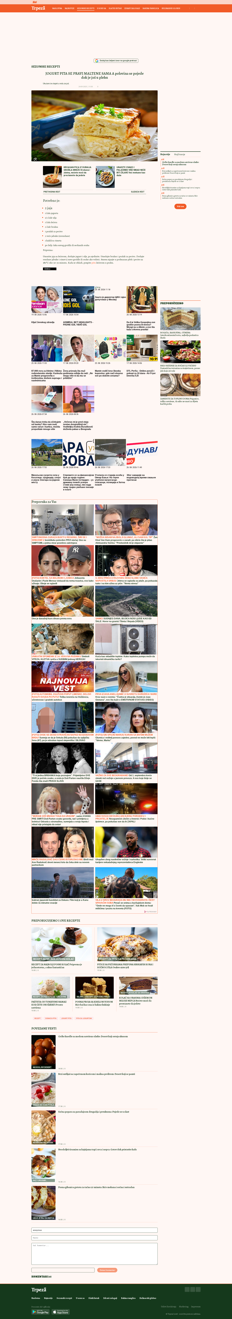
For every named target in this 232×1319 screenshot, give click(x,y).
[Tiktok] (198, 1289)
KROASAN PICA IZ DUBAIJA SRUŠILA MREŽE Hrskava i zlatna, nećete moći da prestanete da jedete (77, 171)
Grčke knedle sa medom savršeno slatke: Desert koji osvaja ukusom (93, 1036)
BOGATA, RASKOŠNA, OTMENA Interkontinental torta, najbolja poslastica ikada (179, 335)
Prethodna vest (52, 192)
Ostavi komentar (107, 1270)
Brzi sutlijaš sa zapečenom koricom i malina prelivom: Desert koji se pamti (96, 1074)
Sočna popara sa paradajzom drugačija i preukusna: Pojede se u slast (93, 1111)
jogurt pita (66, 1018)
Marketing (184, 1306)
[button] (102, 86)
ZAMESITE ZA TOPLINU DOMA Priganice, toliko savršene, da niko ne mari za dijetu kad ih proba (179, 401)
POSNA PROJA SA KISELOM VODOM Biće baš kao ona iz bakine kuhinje (94, 1003)
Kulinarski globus (171, 8)
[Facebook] (187, 1289)
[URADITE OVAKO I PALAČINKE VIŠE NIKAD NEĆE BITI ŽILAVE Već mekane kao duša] (105, 177)
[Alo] (34, 2)
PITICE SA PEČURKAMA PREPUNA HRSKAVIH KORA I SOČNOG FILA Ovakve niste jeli (125, 966)
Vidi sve (180, 206)
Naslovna (57, 8)
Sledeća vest (137, 192)
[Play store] (40, 1312)
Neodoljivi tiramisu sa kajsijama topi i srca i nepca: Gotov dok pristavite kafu (97, 1149)
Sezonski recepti (85, 8)
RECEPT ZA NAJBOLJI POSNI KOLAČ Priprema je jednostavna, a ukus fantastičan (56, 966)
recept (38, 1018)
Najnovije (69, 8)
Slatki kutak (115, 8)
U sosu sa (101, 8)
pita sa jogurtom (84, 1018)
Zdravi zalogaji (132, 8)
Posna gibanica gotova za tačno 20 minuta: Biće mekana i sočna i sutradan (96, 1187)
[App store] (61, 1312)
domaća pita (50, 1018)
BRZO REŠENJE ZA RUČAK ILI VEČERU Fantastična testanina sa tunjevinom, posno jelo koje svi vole (180, 368)
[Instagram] (192, 1289)
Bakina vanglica (151, 8)
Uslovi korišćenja (168, 1306)
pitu (94, 262)
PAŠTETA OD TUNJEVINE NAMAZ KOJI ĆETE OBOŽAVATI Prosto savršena (49, 1004)
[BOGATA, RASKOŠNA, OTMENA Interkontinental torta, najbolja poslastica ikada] (180, 318)
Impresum (196, 1306)
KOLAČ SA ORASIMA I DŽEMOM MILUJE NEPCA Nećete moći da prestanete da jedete (135, 1000)
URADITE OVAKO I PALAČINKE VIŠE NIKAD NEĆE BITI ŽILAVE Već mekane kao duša (131, 171)
